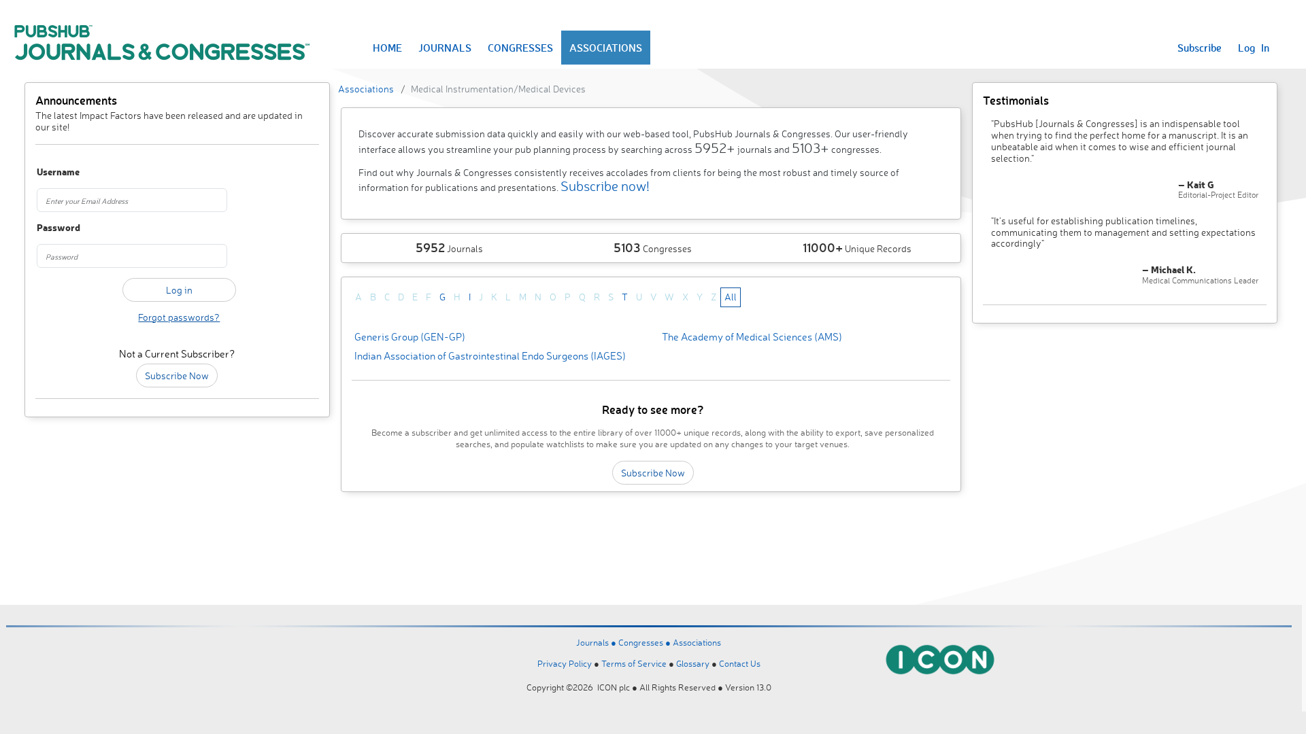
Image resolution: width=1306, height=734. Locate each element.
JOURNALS (444, 47)
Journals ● (597, 642)
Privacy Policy (564, 663)
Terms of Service (634, 663)
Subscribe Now (177, 375)
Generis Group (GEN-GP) (409, 336)
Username (58, 172)
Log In (1253, 47)
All (730, 296)
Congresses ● (645, 642)
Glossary (692, 663)
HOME (387, 47)
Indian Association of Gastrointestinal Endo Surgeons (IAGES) (490, 355)
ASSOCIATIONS (605, 47)
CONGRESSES (520, 47)
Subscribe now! (605, 185)
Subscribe (1199, 47)
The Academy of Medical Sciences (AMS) (752, 336)
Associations (366, 88)
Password (58, 228)
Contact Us (739, 663)
